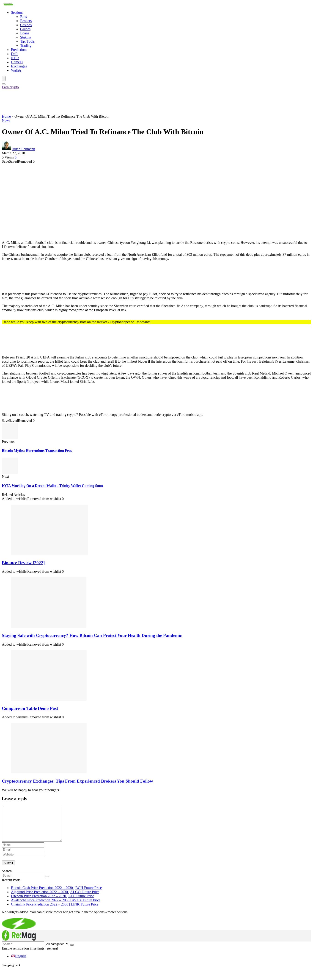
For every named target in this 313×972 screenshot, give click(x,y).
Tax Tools (27, 41)
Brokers (26, 21)
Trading (25, 45)
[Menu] (3, 78)
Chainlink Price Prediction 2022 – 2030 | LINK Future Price (54, 904)
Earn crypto (10, 87)
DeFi (14, 54)
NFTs (15, 58)
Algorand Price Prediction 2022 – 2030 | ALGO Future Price (55, 892)
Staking (25, 37)
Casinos (26, 25)
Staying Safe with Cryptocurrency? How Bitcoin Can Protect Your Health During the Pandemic (92, 635)
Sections (17, 12)
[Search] (3, 84)
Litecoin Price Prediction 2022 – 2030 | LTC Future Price (52, 896)
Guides (25, 29)
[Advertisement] (85, 101)
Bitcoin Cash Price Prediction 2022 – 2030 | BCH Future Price (56, 888)
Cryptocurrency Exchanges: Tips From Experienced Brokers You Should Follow (77, 781)
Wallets (16, 70)
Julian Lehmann (23, 149)
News (6, 120)
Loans (24, 33)
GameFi (17, 62)
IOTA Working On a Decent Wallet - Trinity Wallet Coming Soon (52, 486)
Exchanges (19, 66)
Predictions (19, 50)
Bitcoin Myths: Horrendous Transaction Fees (37, 451)
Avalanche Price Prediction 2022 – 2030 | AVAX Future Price (55, 900)
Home (6, 116)
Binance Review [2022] (23, 562)
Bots (23, 17)
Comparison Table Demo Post (30, 708)
